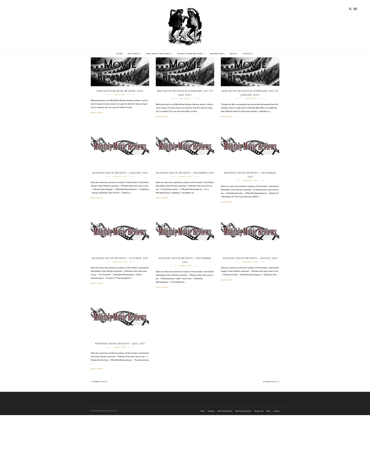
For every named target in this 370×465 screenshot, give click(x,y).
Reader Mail (217, 54)
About (234, 54)
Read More (97, 112)
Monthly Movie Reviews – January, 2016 (120, 172)
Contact (248, 54)
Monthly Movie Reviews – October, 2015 (120, 258)
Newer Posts (100, 382)
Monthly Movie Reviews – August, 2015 (250, 258)
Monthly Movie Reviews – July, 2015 (120, 343)
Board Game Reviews (190, 54)
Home (119, 54)
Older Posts (270, 382)
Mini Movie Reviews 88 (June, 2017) (120, 91)
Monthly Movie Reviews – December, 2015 (185, 172)
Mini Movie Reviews (158, 54)
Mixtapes (133, 54)
